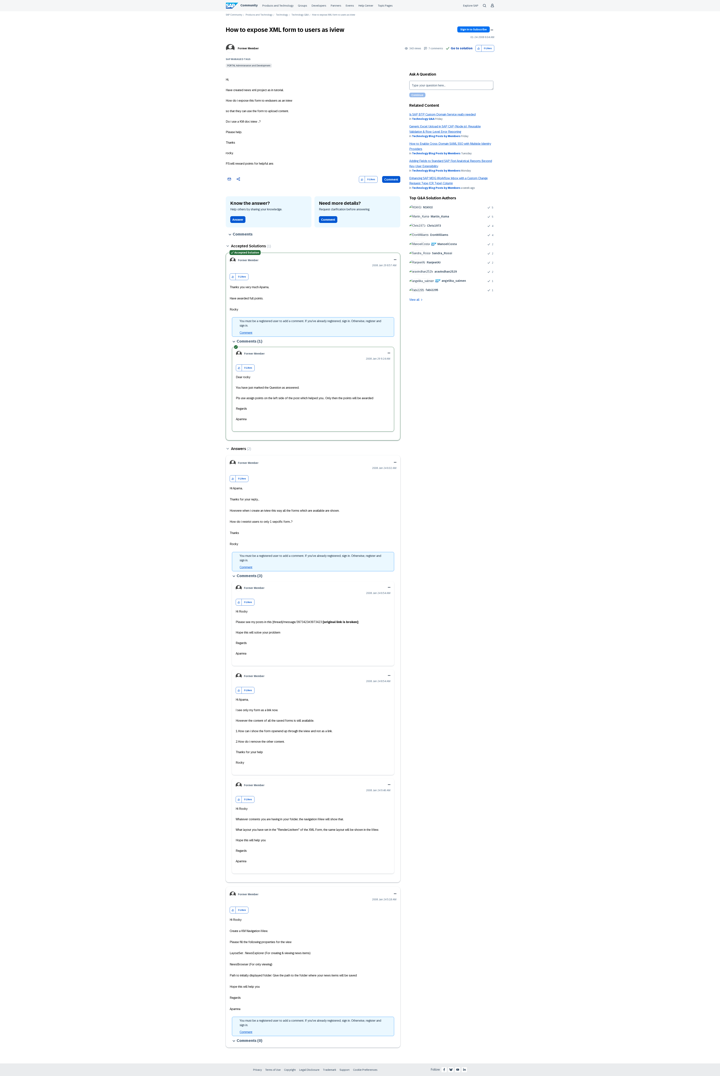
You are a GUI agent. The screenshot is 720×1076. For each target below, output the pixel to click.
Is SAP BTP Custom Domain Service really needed (442, 114)
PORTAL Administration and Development (248, 65)
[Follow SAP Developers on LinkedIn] (464, 1069)
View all (414, 299)
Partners (336, 5)
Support (345, 1069)
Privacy (257, 1069)
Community (249, 5)
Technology (282, 15)
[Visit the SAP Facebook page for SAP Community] (444, 1069)
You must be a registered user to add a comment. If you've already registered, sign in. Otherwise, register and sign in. (310, 323)
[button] (479, 48)
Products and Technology (277, 5)
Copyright (290, 1069)
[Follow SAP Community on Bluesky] (450, 1069)
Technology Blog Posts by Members (436, 136)
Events (350, 5)
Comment (391, 179)
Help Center (365, 5)
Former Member (248, 48)
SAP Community (234, 15)
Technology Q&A (300, 15)
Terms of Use (273, 1069)
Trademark (329, 1069)
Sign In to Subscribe (473, 29)
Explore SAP (470, 5)
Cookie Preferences (365, 1069)
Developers (319, 5)
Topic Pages (385, 5)
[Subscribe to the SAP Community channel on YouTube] (457, 1069)
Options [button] (491, 29)
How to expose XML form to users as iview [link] (333, 15)
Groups (302, 5)
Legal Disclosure (309, 1069)
